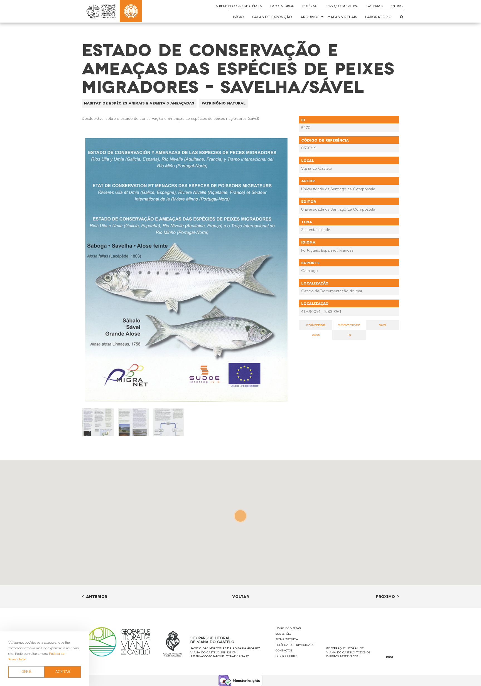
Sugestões (283, 633)
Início (238, 16)
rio (349, 335)
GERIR (26, 672)
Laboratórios (282, 6)
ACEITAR (62, 672)
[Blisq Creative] (389, 657)
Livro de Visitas (288, 628)
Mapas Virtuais (342, 16)
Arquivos (309, 16)
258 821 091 (228, 652)
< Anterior (94, 596)
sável (382, 325)
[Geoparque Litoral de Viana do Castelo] (118, 641)
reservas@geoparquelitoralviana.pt (219, 656)
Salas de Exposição (272, 16)
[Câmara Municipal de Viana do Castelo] (172, 643)
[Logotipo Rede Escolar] (101, 11)
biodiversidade (315, 325)
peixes (316, 335)
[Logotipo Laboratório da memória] (131, 11)
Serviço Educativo (341, 6)
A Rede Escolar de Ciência (238, 6)
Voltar (240, 596)
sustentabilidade (349, 325)
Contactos (284, 650)
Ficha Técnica (287, 639)
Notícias (309, 6)
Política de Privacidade (295, 644)
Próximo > (387, 596)
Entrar (397, 6)
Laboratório (378, 16)
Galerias (374, 6)
